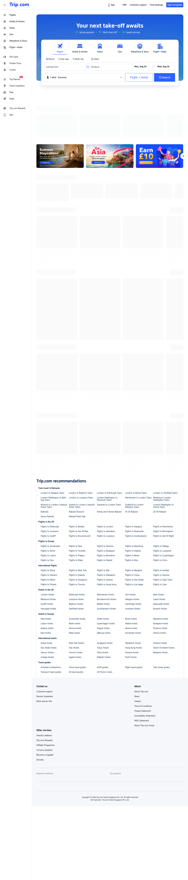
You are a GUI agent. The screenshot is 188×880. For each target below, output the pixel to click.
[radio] (50, 59)
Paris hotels (46, 321)
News (137, 398)
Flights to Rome (48, 253)
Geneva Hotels (132, 355)
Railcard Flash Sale (77, 219)
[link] (111, 4)
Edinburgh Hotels (77, 297)
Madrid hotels (131, 326)
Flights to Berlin (132, 258)
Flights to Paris (75, 248)
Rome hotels (131, 321)
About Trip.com (141, 394)
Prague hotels (103, 330)
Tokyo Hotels (103, 350)
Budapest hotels (160, 326)
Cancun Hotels (47, 355)
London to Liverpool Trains (81, 200)
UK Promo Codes (104, 374)
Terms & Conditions (143, 408)
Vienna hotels (75, 330)
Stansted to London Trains (109, 207)
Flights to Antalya (161, 272)
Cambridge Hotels (133, 306)
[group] (84, 32)
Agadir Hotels (75, 359)
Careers (137, 403)
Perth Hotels (131, 359)
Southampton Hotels (106, 311)
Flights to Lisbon (48, 258)
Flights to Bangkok (133, 272)
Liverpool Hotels (76, 301)
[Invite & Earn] (159, 118)
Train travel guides (161, 369)
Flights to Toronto (77, 287)
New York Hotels (76, 345)
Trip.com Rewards (44, 442)
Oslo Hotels (74, 350)
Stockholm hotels (133, 335)
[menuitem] (16, 15)
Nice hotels (46, 335)
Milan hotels (74, 335)
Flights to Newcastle (134, 233)
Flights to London (105, 229)
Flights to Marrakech (106, 277)
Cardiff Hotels (47, 306)
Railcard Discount (76, 214)
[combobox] (53, 66)
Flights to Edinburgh (50, 229)
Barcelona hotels (160, 321)
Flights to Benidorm (106, 258)
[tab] (60, 48)
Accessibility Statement (144, 418)
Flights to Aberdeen (106, 233)
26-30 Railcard (159, 214)
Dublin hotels (103, 321)
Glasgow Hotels (132, 301)
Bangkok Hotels (160, 355)
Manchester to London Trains (138, 200)
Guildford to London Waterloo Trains (134, 208)
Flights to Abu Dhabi (134, 282)
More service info (44, 403)
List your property (44, 452)
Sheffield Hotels (76, 311)
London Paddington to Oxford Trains (163, 208)
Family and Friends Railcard (109, 214)
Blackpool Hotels (48, 301)
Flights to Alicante (105, 248)
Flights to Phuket (48, 287)
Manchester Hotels (105, 297)
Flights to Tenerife (77, 253)
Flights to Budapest (106, 253)
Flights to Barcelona (134, 248)
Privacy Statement (142, 413)
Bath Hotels (158, 297)
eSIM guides (102, 369)
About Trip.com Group (144, 428)
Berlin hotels (74, 326)
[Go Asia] (109, 118)
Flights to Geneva (161, 277)
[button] (4, 4)
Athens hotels (159, 335)
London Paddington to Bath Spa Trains (53, 201)
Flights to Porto (160, 262)
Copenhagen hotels (106, 326)
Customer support (44, 394)
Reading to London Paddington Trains (162, 201)
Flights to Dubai (48, 272)
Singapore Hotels (105, 345)
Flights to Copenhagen (163, 258)
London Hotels (47, 297)
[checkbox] (95, 59)
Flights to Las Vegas (134, 287)
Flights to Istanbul (49, 277)
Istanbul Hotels (160, 345)
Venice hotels (131, 330)
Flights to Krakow (133, 253)
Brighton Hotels (76, 306)
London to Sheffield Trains (165, 195)
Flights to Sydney (105, 282)
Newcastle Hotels (161, 306)
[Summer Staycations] (60, 118)
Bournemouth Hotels (106, 301)
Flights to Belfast (76, 229)
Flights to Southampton (136, 238)
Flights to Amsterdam (50, 248)
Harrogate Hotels (48, 311)
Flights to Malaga (161, 248)
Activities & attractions (51, 369)
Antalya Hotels (47, 359)
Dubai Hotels (46, 345)
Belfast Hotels (103, 306)
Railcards (44, 214)
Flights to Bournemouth (80, 238)
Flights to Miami (48, 282)
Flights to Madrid (104, 262)
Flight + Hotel (139, 77)
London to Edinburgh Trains (109, 195)
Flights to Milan (76, 262)
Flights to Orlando (77, 277)
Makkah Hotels (103, 359)
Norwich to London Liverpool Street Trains (54, 208)
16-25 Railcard (131, 214)
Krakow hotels (47, 330)
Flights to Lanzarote (162, 253)
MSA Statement (141, 423)
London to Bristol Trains (136, 195)
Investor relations (44, 438)
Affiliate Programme (45, 447)
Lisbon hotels (47, 326)
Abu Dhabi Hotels (49, 350)
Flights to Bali (103, 272)
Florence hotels (160, 330)
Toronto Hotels (75, 355)
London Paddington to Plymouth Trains (107, 201)
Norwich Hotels (160, 311)
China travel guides (77, 369)
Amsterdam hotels (77, 321)
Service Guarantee (44, 398)
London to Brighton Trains (81, 195)
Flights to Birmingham (163, 233)
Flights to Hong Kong (106, 287)
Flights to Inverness (49, 233)
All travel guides (76, 374)
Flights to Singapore (78, 282)
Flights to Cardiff (48, 238)
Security (40, 462)
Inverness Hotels (132, 311)
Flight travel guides (133, 369)
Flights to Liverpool (105, 238)
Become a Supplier (44, 457)
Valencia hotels (103, 335)
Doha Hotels (102, 355)
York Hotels (130, 297)
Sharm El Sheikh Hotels (163, 350)
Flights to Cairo (160, 287)
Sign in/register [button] (174, 5)
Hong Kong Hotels (133, 350)
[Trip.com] (19, 4)
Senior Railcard (47, 219)
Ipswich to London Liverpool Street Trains (82, 208)
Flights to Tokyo (132, 277)
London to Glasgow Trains (52, 195)
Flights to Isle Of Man (78, 233)
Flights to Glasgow (133, 229)
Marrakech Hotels (133, 345)
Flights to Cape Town (162, 282)
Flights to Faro (47, 262)
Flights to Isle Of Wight (163, 238)
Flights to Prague (76, 258)
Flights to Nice (131, 262)
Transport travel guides (51, 374)
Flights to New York (78, 272)
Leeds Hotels (159, 301)
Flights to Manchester (163, 229)
